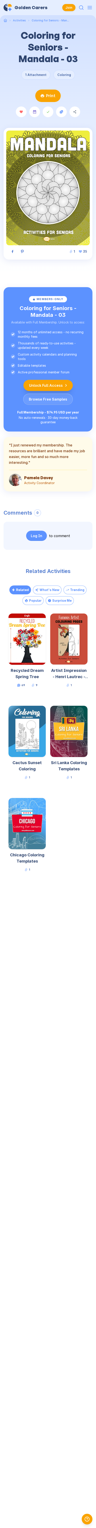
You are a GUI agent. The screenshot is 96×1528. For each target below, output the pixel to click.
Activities (19, 20)
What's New (49, 590)
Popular (35, 600)
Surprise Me (62, 600)
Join (68, 7)
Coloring (64, 75)
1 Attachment (35, 75)
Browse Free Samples (48, 399)
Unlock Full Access (46, 385)
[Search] (81, 8)
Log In (36, 536)
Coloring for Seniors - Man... (50, 20)
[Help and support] (87, 1519)
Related (22, 590)
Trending (77, 590)
